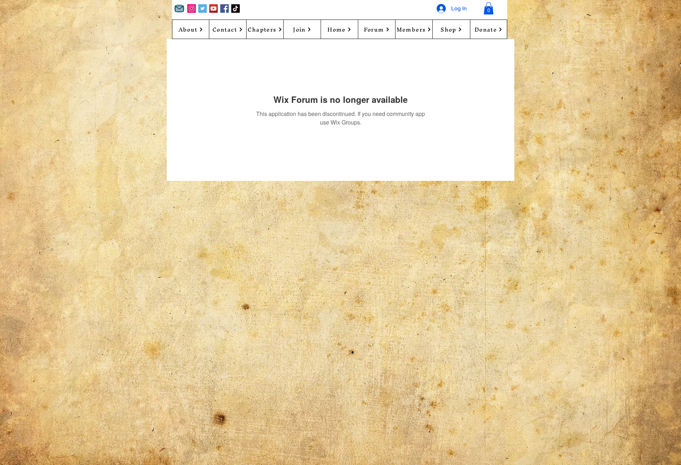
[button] (488, 8)
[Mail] (179, 8)
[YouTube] (213, 8)
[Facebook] (224, 8)
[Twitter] (202, 8)
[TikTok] (235, 8)
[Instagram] (191, 8)
